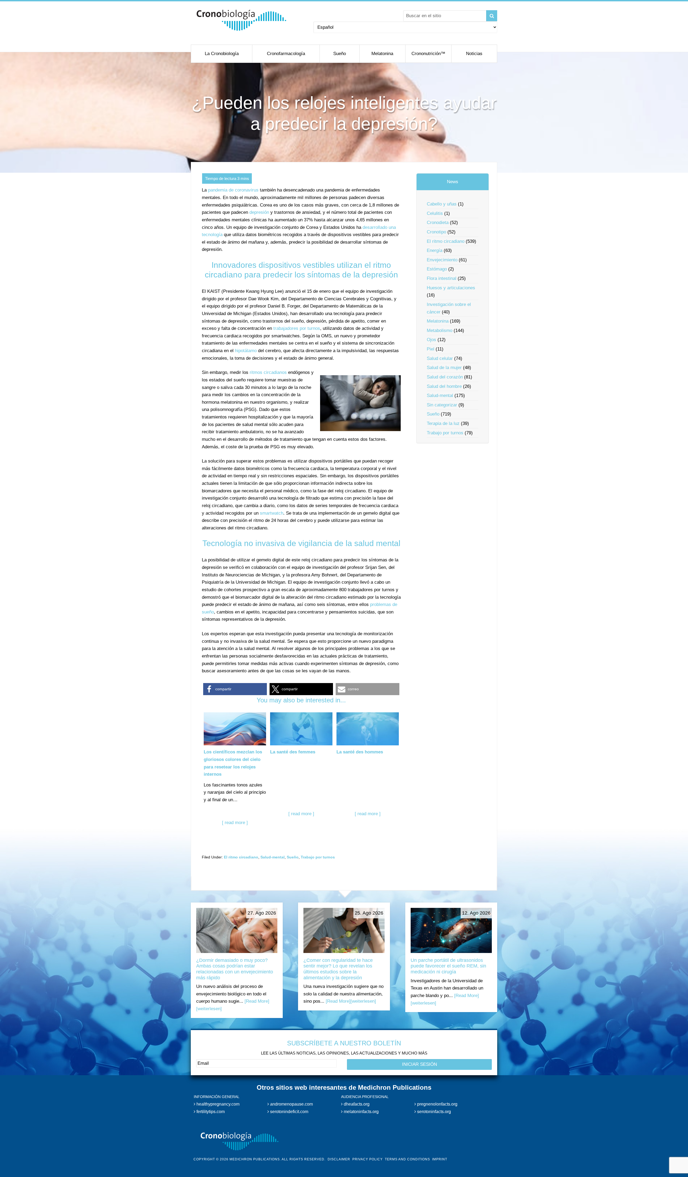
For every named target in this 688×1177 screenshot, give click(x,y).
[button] (235, 689)
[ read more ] (235, 822)
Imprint (439, 1159)
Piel (430, 349)
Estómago (437, 269)
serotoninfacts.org (433, 1111)
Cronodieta (438, 222)
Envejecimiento (442, 259)
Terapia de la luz (443, 423)
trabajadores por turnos (296, 328)
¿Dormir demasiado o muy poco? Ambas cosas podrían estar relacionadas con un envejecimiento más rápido (234, 969)
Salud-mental (272, 857)
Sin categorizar (442, 404)
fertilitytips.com (210, 1111)
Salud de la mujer (444, 367)
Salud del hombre (444, 386)
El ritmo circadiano (241, 857)
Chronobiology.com (241, 20)
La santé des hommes (359, 751)
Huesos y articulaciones (451, 287)
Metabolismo (439, 330)
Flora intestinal (441, 278)
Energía (434, 250)
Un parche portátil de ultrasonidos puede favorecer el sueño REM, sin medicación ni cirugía (448, 966)
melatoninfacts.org (361, 1111)
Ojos (431, 339)
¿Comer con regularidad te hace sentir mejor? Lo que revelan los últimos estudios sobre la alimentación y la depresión (338, 969)
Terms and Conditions (407, 1159)
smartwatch (271, 513)
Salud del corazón (445, 377)
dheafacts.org (356, 1104)
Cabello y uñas (442, 204)
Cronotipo (436, 231)
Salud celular (440, 358)
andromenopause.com (291, 1104)
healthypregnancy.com (217, 1104)
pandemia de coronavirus (233, 190)
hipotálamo (246, 350)
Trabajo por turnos (318, 857)
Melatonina (438, 321)
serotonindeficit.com (288, 1111)
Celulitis (435, 213)
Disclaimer (339, 1159)
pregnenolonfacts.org (436, 1104)
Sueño (293, 857)
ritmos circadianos (268, 372)
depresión (259, 212)
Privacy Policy (367, 1159)
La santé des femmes (292, 751)
